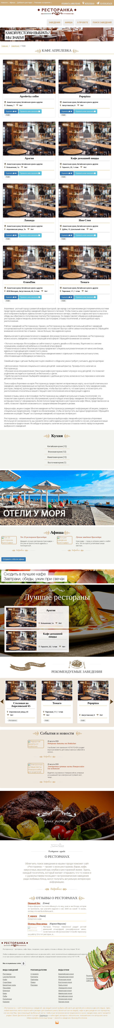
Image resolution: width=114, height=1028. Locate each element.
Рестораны (7, 974)
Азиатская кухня (65, 991)
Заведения (54, 22)
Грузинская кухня (65, 999)
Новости (4, 3)
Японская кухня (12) (57, 452)
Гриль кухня (63, 985)
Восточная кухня (65, 982)
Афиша (12, 3)
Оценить (9, 111)
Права (33, 982)
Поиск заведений (102, 22)
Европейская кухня (66, 974)
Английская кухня (65, 996)
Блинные (6, 991)
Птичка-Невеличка (37, 924)
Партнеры (34, 980)
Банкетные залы (9, 985)
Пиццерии (7, 988)
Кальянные (7, 999)
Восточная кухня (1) (57, 462)
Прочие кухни (63, 1002)
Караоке (6, 1002)
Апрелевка (89, 3)
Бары (5, 993)
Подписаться (106, 3)
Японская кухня (64, 980)
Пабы (5, 996)
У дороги (32, 916)
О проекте (82, 22)
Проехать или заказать (29, 111)
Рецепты (89, 976)
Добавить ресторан (24, 3)
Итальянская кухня (66, 977)
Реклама (34, 985)
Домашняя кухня (65, 988)
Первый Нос (34, 903)
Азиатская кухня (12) (57, 457)
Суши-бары (7, 982)
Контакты (34, 977)
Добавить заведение (70, 3)
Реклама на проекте (42, 3)
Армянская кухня (65, 993)
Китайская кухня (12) (57, 446)
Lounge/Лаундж (9, 977)
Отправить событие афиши (13, 559)
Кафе (5, 980)
